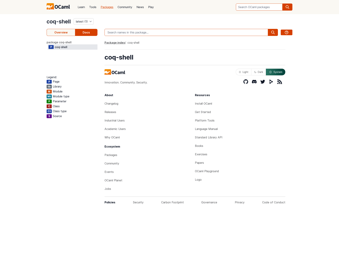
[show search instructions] (286, 32)
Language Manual (206, 129)
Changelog (111, 103)
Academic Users (115, 129)
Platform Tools (205, 120)
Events (109, 172)
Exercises (201, 154)
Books (199, 146)
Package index (115, 42)
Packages (107, 7)
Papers (199, 162)
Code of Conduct (273, 202)
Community (125, 7)
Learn (81, 7)
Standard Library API (208, 137)
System (277, 71)
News (140, 7)
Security (138, 202)
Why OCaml (112, 137)
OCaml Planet (113, 180)
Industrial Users (115, 120)
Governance (209, 202)
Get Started (203, 112)
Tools (92, 7)
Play (151, 7)
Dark (260, 71)
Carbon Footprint (172, 202)
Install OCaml (203, 103)
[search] (287, 7)
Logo (198, 179)
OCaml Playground (207, 171)
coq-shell (59, 21)
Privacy (240, 202)
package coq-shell (59, 42)
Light (245, 71)
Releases (110, 112)
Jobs (108, 189)
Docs (86, 32)
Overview (61, 32)
